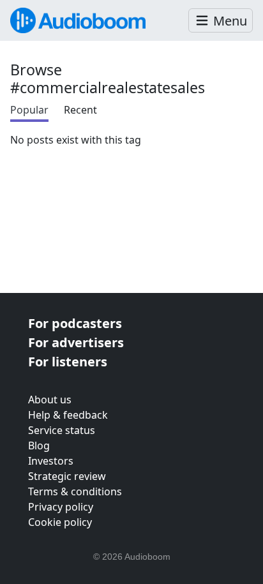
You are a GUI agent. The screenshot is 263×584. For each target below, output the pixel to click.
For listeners (67, 361)
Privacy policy (60, 507)
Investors (50, 461)
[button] (220, 20)
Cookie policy (60, 522)
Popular (29, 110)
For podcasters (75, 323)
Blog (39, 445)
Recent (80, 110)
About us (49, 400)
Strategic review (67, 476)
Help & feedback (68, 415)
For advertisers (76, 342)
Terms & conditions (75, 491)
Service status (61, 430)
